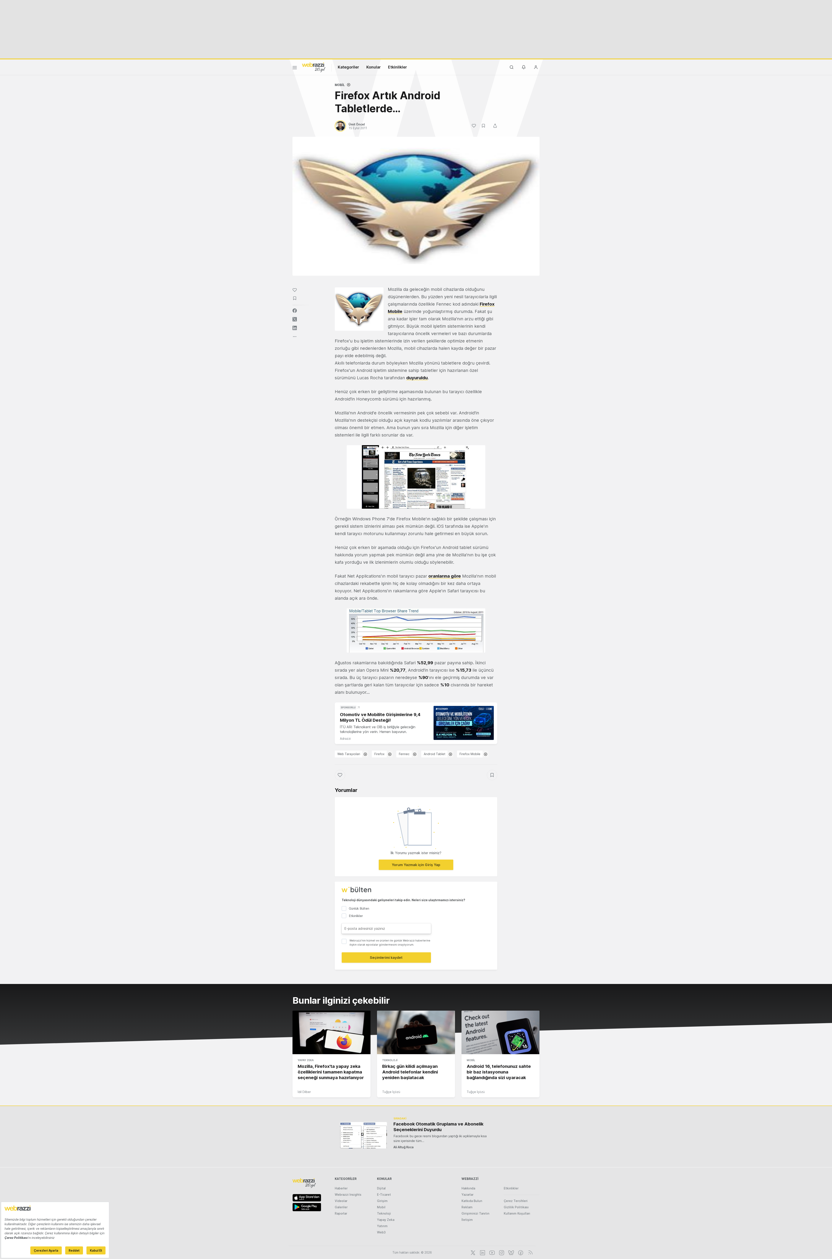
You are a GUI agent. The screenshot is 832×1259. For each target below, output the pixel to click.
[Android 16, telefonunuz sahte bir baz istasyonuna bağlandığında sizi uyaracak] (501, 1032)
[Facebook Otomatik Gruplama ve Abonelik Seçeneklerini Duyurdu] (363, 1135)
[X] (472, 1252)
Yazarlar (467, 1194)
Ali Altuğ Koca (403, 1147)
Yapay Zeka (306, 1060)
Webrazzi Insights (348, 1194)
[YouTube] (491, 1252)
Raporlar (341, 1213)
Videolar (341, 1201)
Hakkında (468, 1188)
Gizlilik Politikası (516, 1207)
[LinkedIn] (482, 1252)
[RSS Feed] (529, 1252)
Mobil (340, 85)
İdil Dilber (304, 1092)
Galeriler (341, 1207)
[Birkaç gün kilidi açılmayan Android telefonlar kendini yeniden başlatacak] (416, 1032)
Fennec (404, 754)
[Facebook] (520, 1252)
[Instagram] (501, 1252)
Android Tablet (434, 754)
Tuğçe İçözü (391, 1092)
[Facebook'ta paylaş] (294, 310)
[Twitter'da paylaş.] (294, 319)
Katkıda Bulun (472, 1201)
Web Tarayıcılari (348, 754)
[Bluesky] (510, 1252)
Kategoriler (348, 67)
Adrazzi (345, 738)
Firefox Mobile (470, 754)
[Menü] (294, 68)
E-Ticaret (384, 1194)
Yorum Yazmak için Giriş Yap (416, 865)
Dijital (381, 1188)
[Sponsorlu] (464, 723)
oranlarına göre (444, 576)
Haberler (341, 1188)
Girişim (382, 1201)
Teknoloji (389, 1060)
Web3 (381, 1232)
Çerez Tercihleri (516, 1201)
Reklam (467, 1207)
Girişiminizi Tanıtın (475, 1213)
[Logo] (313, 67)
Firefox (379, 754)
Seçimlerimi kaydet (386, 957)
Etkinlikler (397, 67)
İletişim (467, 1220)
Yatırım (382, 1226)
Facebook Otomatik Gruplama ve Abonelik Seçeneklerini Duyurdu (438, 1126)
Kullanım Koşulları (517, 1213)
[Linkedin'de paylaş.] (294, 328)
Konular (373, 67)
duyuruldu (417, 377)
